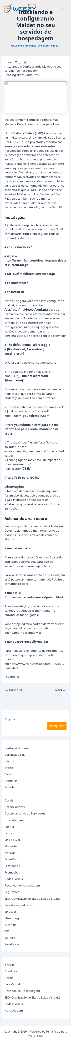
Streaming (11, 918)
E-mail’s (9, 965)
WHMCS (10, 938)
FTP (6, 794)
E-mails (9, 787)
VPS (6, 931)
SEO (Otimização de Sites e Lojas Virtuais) (32, 899)
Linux (8, 833)
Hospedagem (13, 820)
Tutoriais (10, 925)
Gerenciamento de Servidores (24, 813)
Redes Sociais (13, 879)
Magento (10, 846)
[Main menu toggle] (64, 8)
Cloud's (9, 761)
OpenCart (11, 859)
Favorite (10, 677)
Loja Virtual (12, 840)
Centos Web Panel (16, 748)
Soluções (10, 912)
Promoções (12, 872)
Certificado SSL (14, 755)
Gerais (8, 800)
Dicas (8, 774)
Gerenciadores (14, 807)
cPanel (9, 768)
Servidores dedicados (18, 905)
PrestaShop (12, 866)
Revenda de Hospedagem (22, 885)
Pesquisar (10, 719)
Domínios (10, 781)
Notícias (9, 853)
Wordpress (11, 944)
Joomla (9, 827)
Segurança (11, 892)
